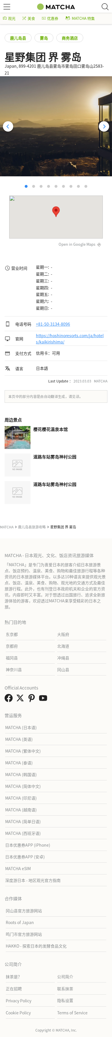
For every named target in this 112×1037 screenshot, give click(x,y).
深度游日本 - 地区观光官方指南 (33, 880)
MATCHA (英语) (19, 739)
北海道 (63, 646)
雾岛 (44, 38)
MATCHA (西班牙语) (23, 833)
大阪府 (63, 634)
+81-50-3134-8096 (53, 324)
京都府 (12, 646)
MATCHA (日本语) (21, 727)
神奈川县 (14, 669)
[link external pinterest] (33, 699)
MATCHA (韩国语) (21, 774)
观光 (12, 18)
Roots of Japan (20, 922)
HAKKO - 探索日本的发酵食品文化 (36, 946)
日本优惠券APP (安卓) (25, 857)
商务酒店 (70, 38)
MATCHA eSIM (18, 868)
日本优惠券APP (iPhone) (27, 845)
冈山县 (63, 669)
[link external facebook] (10, 699)
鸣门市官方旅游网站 (24, 934)
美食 (31, 18)
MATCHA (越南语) (21, 810)
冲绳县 (63, 658)
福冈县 (12, 658)
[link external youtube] (44, 699)
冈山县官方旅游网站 (24, 910)
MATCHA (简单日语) (23, 821)
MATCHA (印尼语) (21, 798)
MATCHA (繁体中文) (23, 751)
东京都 (12, 634)
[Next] (104, 126)
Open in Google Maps (77, 244)
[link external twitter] (21, 699)
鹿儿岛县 (18, 38)
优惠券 (52, 18)
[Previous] (8, 126)
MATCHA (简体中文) (23, 786)
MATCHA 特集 (83, 18)
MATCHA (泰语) (19, 762)
